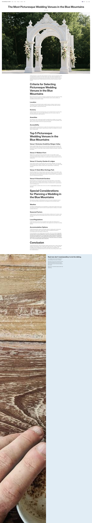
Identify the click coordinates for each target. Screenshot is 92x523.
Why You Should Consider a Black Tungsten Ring (41, 238)
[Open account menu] (87, 2)
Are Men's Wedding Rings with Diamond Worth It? (48, 236)
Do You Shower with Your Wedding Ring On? (42, 237)
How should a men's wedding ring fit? (36, 235)
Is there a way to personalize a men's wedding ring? (53, 234)
